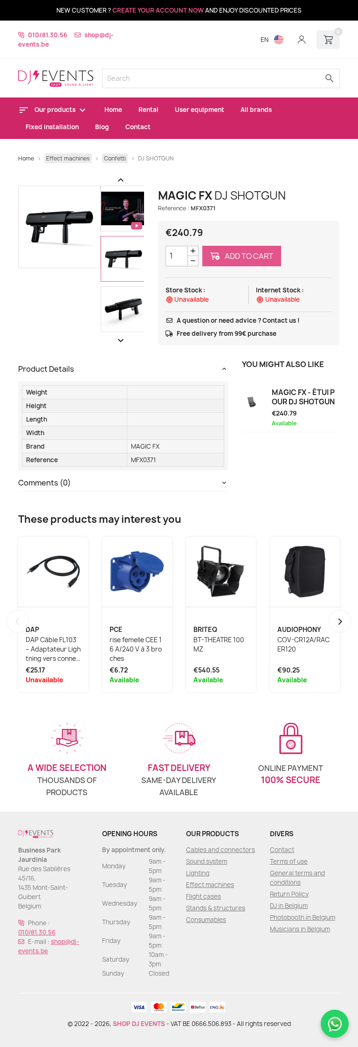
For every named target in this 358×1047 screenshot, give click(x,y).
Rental (148, 109)
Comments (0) (44, 483)
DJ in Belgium (289, 905)
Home (113, 109)
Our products (55, 109)
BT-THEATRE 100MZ (218, 644)
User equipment (199, 109)
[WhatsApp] (335, 1024)
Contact (138, 127)
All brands (256, 109)
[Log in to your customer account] (301, 39)
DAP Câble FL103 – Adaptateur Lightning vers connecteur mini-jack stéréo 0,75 (53, 649)
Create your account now (158, 10)
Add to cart (248, 256)
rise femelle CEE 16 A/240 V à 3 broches (136, 649)
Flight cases (203, 896)
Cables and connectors (220, 850)
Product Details (46, 369)
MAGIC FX (145, 446)
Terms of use (289, 861)
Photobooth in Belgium (302, 917)
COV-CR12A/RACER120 (303, 644)
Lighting (197, 873)
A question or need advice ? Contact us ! (238, 320)
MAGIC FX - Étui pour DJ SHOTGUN (303, 397)
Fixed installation (52, 127)
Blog (102, 127)
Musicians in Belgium (300, 929)
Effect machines (210, 885)
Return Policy (289, 894)
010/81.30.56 (47, 35)
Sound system (206, 861)
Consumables (206, 919)
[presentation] (18, 621)
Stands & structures (215, 908)
